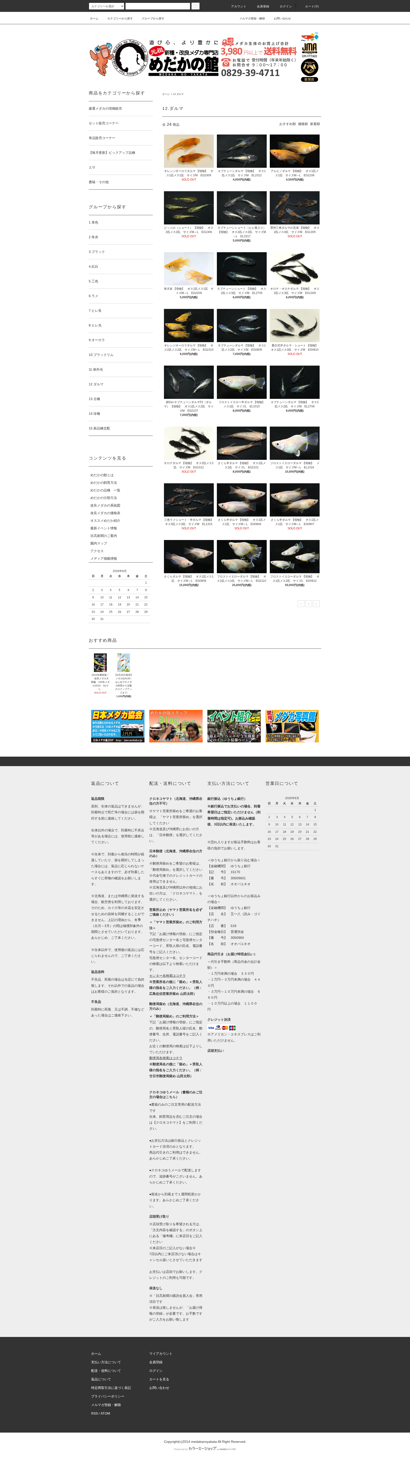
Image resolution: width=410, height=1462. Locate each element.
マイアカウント (160, 1353)
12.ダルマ (178, 94)
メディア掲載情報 (103, 558)
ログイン (286, 6)
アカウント (239, 6)
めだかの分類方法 (103, 498)
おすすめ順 (287, 124)
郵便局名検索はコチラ (165, 1058)
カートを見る (159, 1379)
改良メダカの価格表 (105, 513)
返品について (101, 1379)
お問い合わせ (282, 18)
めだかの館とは (102, 475)
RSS (94, 1413)
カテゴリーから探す (120, 18)
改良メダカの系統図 (105, 505)
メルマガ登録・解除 (252, 18)
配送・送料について (106, 1371)
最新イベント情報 (103, 528)
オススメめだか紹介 (105, 520)
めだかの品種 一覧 (105, 490)
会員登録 (263, 6)
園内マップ (98, 543)
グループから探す (153, 18)
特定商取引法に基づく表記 (111, 1388)
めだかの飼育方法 (103, 482)
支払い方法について (106, 1362)
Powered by (181, 1449)
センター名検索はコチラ (167, 976)
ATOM (105, 1413)
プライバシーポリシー (107, 1396)
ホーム (94, 18)
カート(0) (312, 6)
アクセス (97, 551)
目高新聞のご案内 (103, 536)
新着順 (315, 124)
